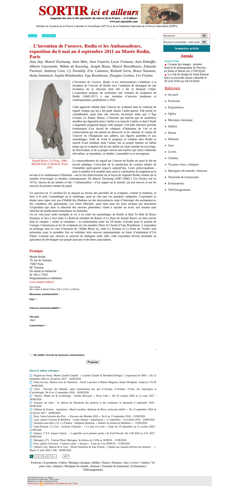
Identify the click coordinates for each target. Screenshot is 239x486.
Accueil (32, 35)
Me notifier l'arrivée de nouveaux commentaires (59, 355)
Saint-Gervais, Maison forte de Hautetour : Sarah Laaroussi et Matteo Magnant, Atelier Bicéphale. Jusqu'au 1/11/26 (94, 382)
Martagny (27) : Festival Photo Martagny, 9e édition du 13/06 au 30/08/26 (72, 440)
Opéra (62, 462)
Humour (117, 462)
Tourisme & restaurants (115, 466)
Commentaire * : (38, 325)
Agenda (187, 56)
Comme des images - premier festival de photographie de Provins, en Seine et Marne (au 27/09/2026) (185, 68)
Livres (134, 462)
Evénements (138, 466)
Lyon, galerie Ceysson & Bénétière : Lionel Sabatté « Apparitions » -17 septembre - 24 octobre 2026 (86, 419)
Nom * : (33, 299)
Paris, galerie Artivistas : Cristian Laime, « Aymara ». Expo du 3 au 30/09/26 (74, 443)
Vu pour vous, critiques (183, 164)
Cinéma (144, 462)
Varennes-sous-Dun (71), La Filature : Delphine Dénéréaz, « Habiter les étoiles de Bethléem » (83, 423)
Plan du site (33, 483)
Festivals (36, 462)
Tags (75, 483)
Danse (106, 462)
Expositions (48, 35)
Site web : (35, 317)
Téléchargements (93, 469)
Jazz (126, 462)
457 (66, 456)
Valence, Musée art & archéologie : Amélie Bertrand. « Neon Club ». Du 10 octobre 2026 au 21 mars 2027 (93, 395)
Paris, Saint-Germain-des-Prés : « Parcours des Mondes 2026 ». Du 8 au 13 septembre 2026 (82, 416)
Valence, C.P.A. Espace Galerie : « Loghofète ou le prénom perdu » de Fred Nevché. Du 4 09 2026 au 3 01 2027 (94, 433)
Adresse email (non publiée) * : (46, 308)
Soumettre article (187, 48)
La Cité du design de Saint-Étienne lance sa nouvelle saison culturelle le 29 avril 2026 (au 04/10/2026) (186, 78)
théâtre (96, 462)
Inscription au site (64, 483)
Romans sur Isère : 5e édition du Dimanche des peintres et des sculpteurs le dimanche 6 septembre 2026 (93, 402)
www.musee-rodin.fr (42, 281)
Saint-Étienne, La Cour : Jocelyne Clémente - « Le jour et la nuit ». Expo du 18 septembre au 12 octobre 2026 (93, 426)
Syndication (49, 483)
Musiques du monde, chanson (82, 466)
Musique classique (79, 462)
